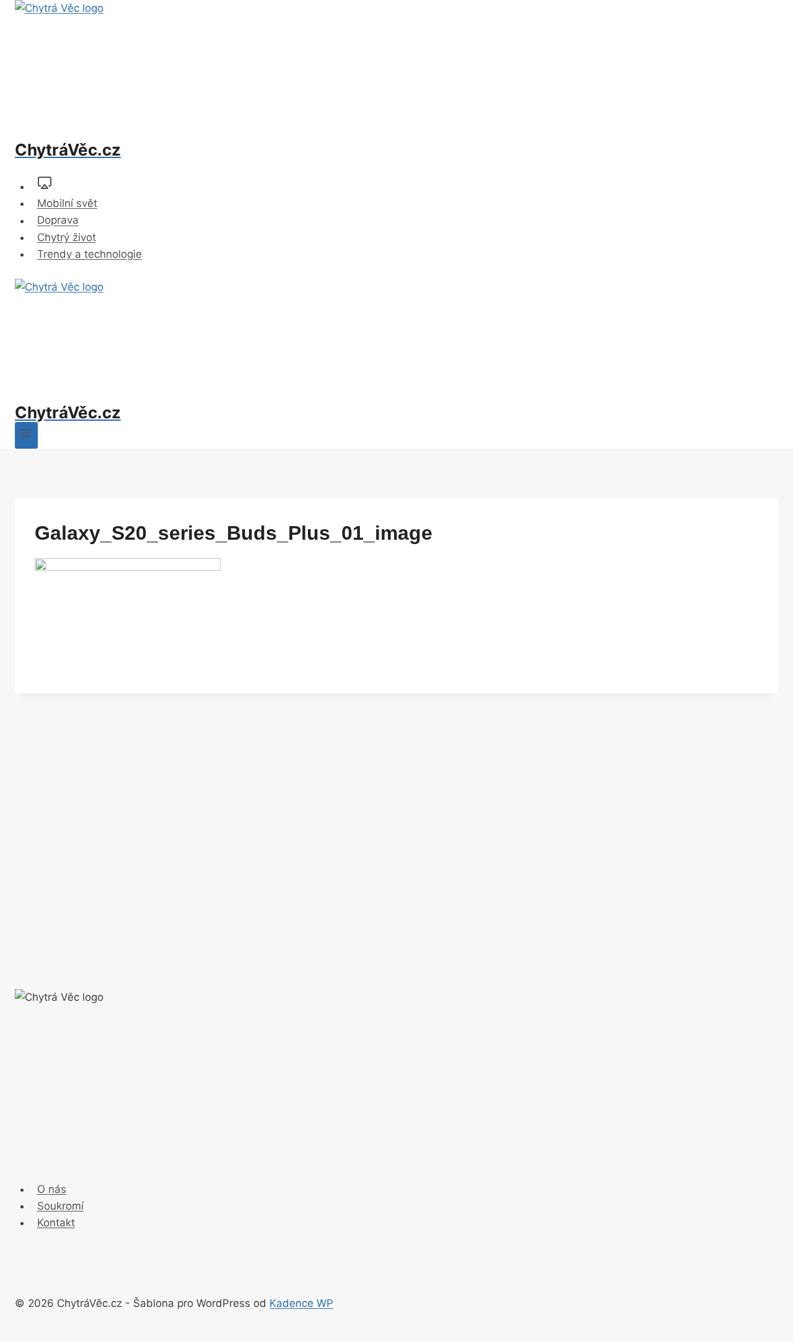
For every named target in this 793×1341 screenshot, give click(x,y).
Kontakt (56, 1222)
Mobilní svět (67, 203)
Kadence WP (301, 1303)
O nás (51, 1189)
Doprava (58, 220)
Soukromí (60, 1206)
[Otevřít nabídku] (26, 435)
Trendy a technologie (89, 254)
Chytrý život (66, 237)
